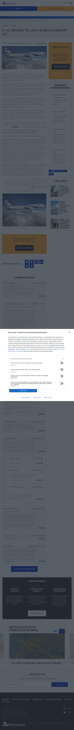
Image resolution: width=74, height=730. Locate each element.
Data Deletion (26, 397)
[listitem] (37, 359)
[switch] (60, 363)
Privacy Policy (48, 397)
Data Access (37, 397)
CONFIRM (23, 390)
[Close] (70, 332)
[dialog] (37, 365)
